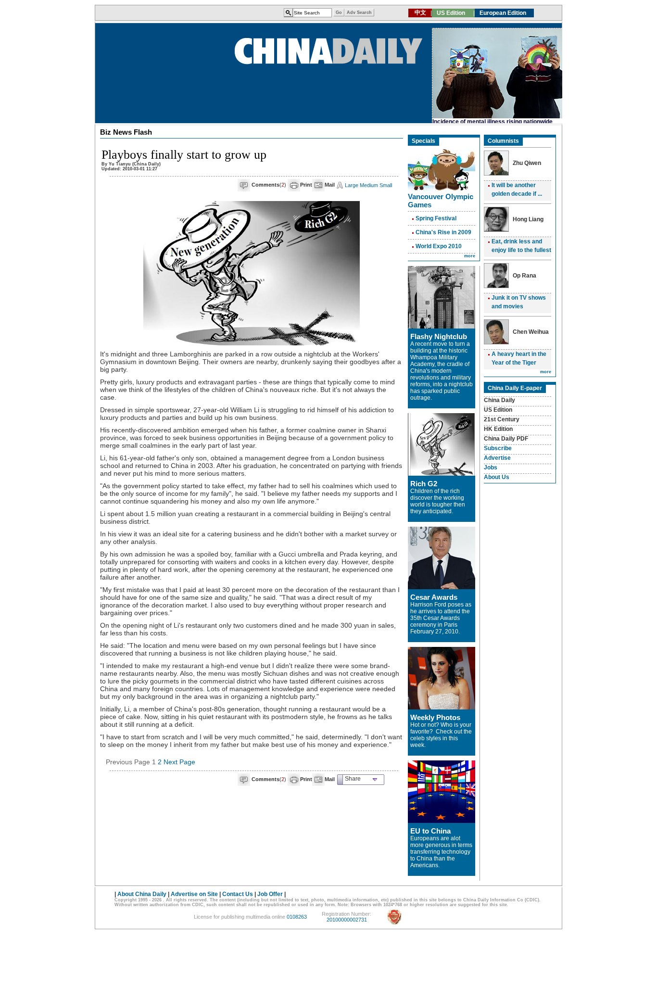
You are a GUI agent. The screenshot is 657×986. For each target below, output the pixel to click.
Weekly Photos (435, 717)
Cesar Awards (433, 597)
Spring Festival (436, 218)
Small (385, 185)
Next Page (179, 762)
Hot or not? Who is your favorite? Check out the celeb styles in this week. (441, 734)
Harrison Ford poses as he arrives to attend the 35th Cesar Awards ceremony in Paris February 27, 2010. (440, 618)
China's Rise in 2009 (443, 232)
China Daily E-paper (515, 388)
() (269, 185)
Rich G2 (423, 484)
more (469, 255)
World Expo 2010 (439, 246)
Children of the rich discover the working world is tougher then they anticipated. (437, 501)
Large (351, 185)
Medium (369, 185)
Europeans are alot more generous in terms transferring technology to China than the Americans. (441, 852)
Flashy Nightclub (438, 336)
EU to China (430, 831)
